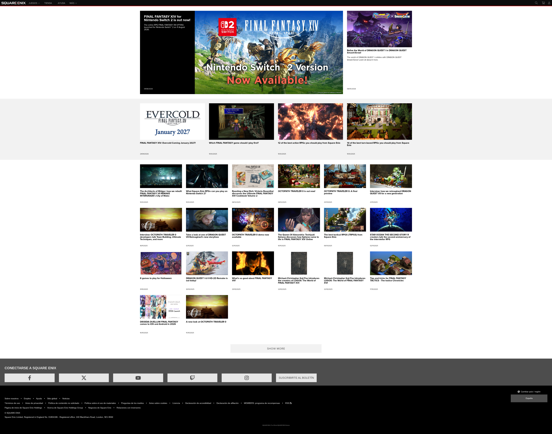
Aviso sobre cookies (158, 403)
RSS (287, 403)
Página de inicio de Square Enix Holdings (23, 408)
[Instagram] (247, 378)
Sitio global (52, 398)
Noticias (66, 398)
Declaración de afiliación (227, 403)
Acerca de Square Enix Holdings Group (65, 408)
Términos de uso (12, 403)
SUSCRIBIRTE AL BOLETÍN (296, 377)
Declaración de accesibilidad (198, 403)
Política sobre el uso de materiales (100, 403)
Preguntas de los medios (132, 403)
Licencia (176, 403)
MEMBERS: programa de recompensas (262, 403)
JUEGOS (33, 2)
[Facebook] (30, 378)
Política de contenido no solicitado (63, 403)
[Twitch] (192, 378)
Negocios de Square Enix (99, 408)
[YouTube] (138, 378)
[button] (276, 348)
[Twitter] (84, 378)
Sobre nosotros (12, 398)
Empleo (27, 398)
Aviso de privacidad (34, 403)
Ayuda (39, 398)
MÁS (72, 2)
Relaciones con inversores (129, 408)
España (529, 398)
